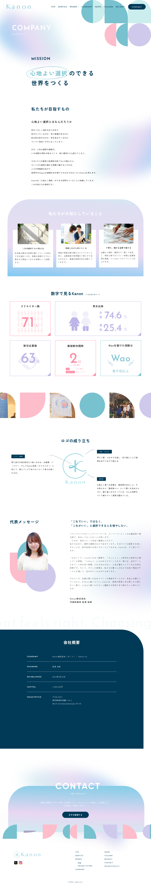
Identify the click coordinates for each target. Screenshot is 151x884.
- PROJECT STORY (84, 866)
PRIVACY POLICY (111, 866)
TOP (53, 6)
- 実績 (79, 863)
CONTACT (137, 7)
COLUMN (108, 6)
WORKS (73, 6)
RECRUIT (120, 6)
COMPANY (86, 6)
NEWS (98, 6)
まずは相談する (75, 814)
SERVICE (62, 6)
